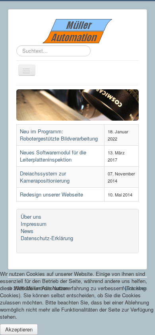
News (27, 231)
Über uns (31, 216)
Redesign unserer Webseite (51, 194)
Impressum (33, 223)
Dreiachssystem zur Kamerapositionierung (45, 176)
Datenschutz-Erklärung (47, 238)
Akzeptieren (19, 329)
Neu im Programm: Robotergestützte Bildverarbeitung (59, 134)
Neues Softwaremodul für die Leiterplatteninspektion (53, 155)
